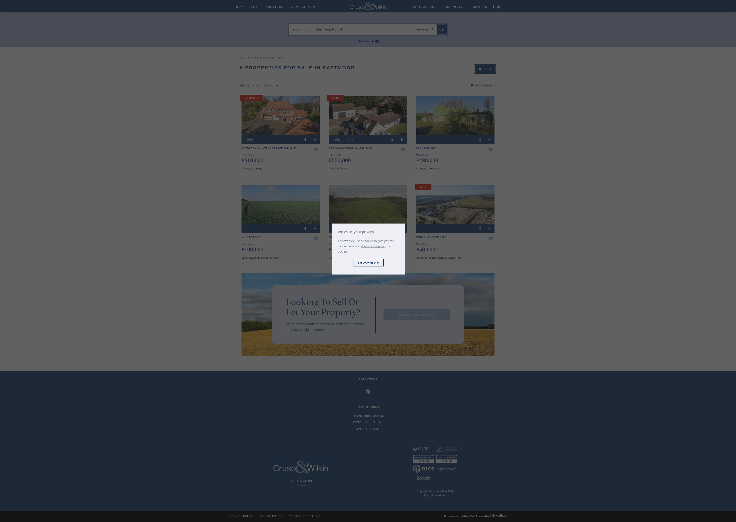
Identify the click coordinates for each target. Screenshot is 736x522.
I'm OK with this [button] (368, 262)
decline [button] (343, 251)
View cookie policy (373, 246)
